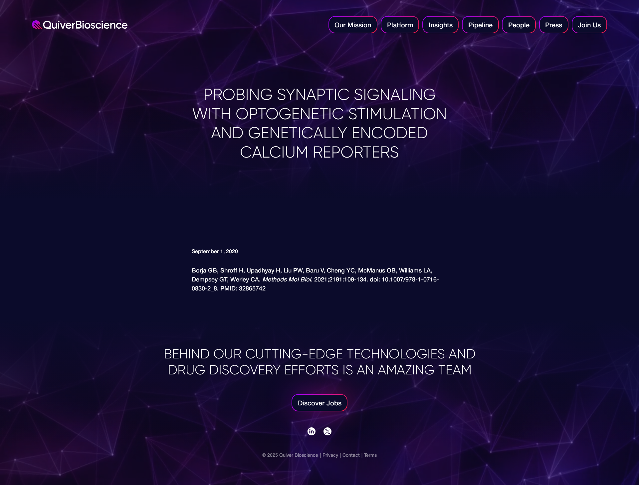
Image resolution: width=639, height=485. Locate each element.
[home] (177, 24)
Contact (351, 455)
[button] (399, 25)
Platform (400, 25)
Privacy (330, 455)
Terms (370, 455)
